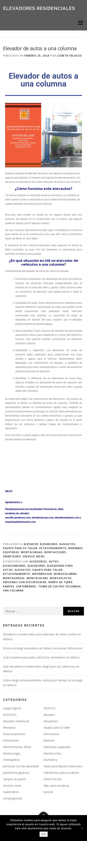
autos (54, 561)
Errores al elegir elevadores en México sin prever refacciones (43, 648)
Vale (43, 834)
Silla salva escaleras (56, 786)
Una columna (13, 590)
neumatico (50, 760)
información (11, 740)
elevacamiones (14, 565)
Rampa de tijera (61, 582)
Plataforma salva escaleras (61, 773)
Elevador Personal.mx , (45, 509)
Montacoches (55, 552)
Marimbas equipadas (57, 747)
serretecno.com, (22, 517)
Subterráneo (26, 586)
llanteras (49, 740)
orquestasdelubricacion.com (20, 521)
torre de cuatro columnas (59, 586)
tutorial (48, 792)
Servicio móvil (34, 556)
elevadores (49, 544)
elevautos (67, 544)
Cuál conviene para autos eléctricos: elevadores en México (41, 657)
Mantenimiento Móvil (17, 747)
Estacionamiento (53, 548)
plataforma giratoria (16, 773)
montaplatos (61, 578)
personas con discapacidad (25, 582)
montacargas (14, 578)
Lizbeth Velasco (69, 55)
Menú (80, 23)
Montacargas (32, 552)
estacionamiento (16, 574)
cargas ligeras (12, 708)
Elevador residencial (16, 721)
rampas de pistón (14, 779)
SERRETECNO (12, 556)
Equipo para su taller (20, 548)
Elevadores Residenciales (39, 8)
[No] (82, 828)
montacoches (37, 578)
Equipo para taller (48, 570)
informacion (42, 574)
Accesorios (38, 561)
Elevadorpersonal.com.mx (19, 509)
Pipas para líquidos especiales (63, 766)
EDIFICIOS (10, 715)
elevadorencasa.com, (43, 517)
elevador (31, 544)
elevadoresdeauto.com (67, 517)
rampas (8, 586)
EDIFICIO (49, 708)
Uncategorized (12, 798)
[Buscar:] (32, 611)
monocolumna (65, 574)
